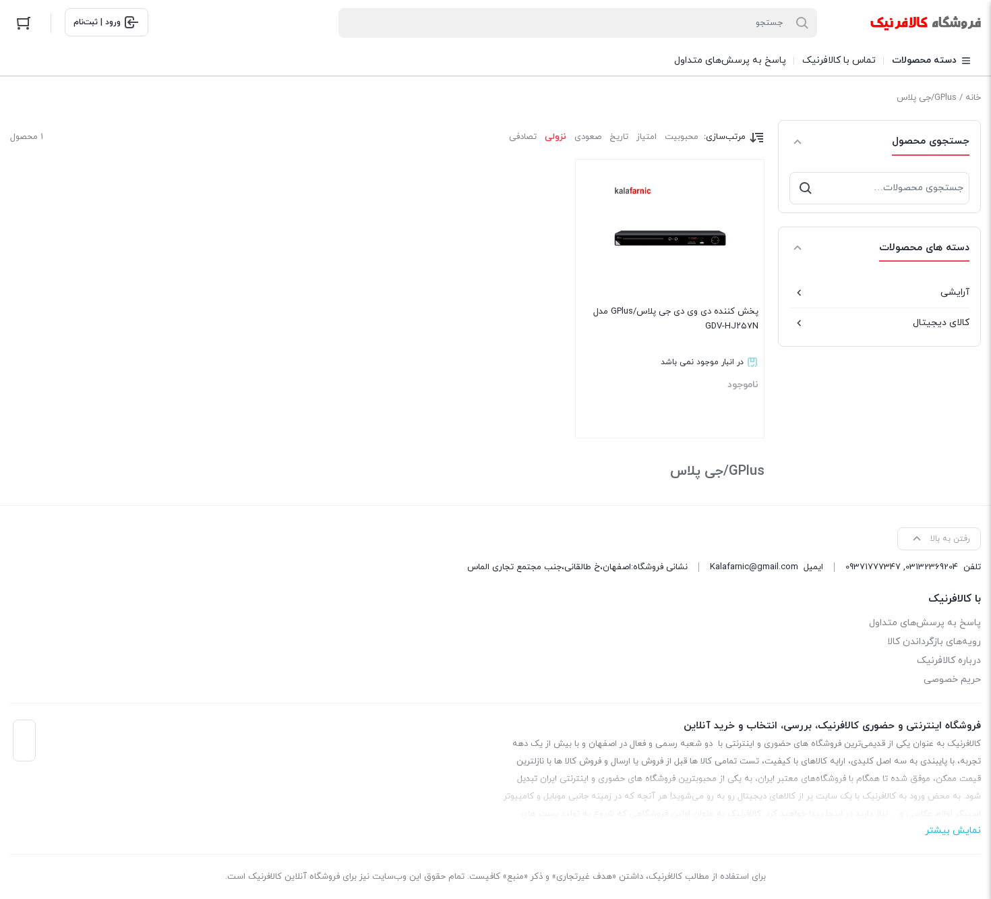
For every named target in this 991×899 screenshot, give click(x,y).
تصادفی (523, 137)
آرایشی (954, 292)
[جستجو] (805, 188)
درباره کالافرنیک (949, 660)
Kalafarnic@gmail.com (754, 567)
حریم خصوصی (952, 679)
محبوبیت (681, 137)
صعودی (587, 137)
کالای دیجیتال (941, 322)
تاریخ (618, 137)
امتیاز (646, 137)
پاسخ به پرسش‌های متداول (925, 622)
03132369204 (931, 567)
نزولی (555, 137)
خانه (973, 98)
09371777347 (873, 567)
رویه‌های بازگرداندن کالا (934, 641)
